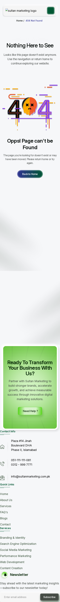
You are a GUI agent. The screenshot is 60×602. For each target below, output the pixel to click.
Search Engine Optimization (18, 543)
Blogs (4, 518)
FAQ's (4, 512)
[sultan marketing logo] (20, 10)
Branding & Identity (12, 537)
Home (4, 494)
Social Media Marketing (16, 550)
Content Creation (11, 568)
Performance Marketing (15, 556)
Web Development (12, 562)
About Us (6, 500)
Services (5, 506)
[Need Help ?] (30, 411)
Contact (5, 524)
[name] (30, 174)
